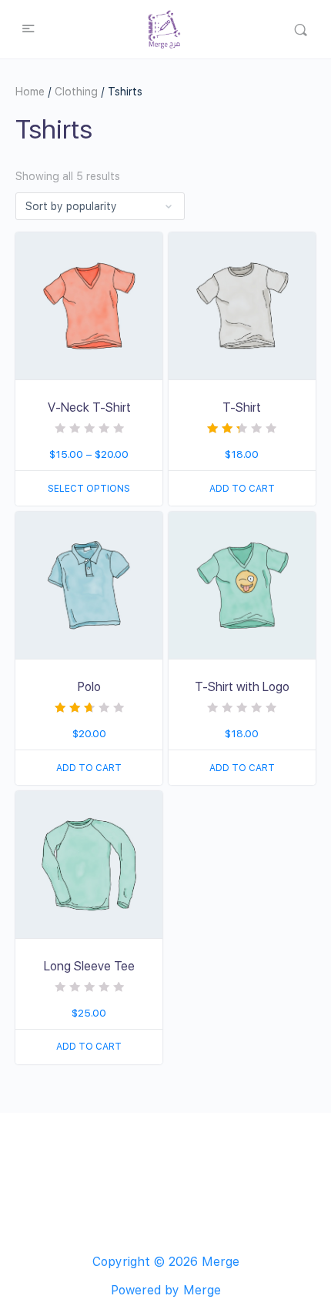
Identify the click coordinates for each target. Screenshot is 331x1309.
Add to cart (242, 488)
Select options (89, 488)
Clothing (76, 91)
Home (30, 91)
